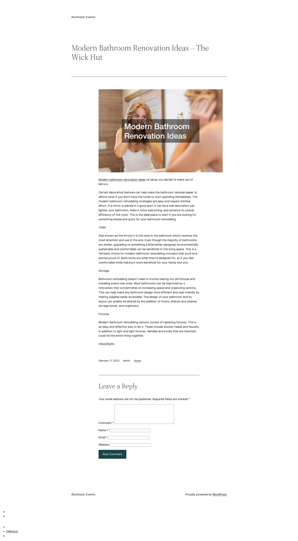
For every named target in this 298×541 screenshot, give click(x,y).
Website (104, 444)
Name (103, 430)
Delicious (12, 531)
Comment (106, 422)
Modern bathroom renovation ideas (122, 179)
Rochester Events (83, 17)
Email (103, 437)
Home (137, 360)
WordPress (219, 494)
